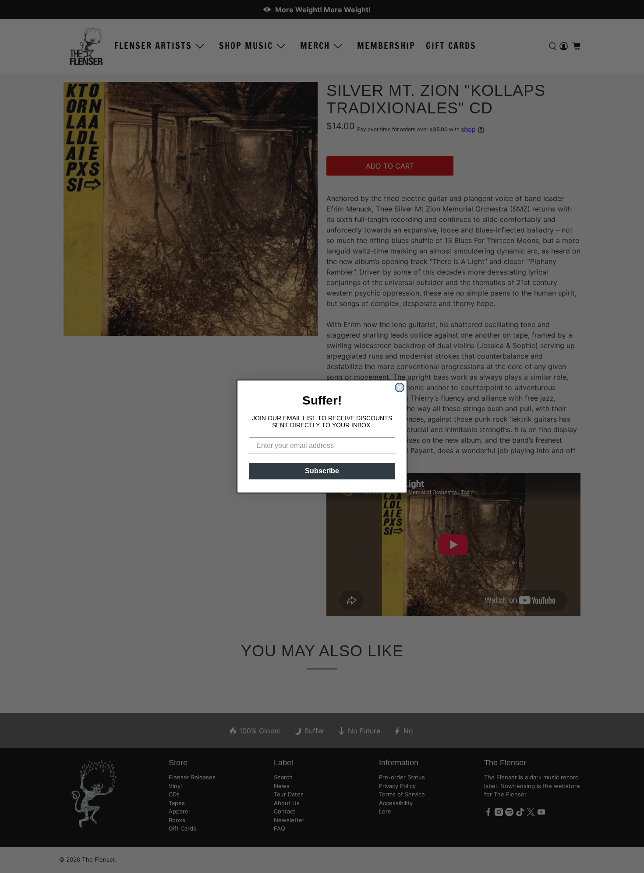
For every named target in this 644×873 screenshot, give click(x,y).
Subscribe (322, 471)
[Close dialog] (399, 387)
